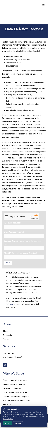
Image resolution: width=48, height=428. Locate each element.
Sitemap (6, 339)
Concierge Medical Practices (14, 384)
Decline (18, 423)
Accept (7, 423)
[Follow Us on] (5, 365)
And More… (7, 405)
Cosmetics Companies (12, 388)
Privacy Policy (8, 419)
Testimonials (8, 335)
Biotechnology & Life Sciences (15, 380)
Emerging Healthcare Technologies (16, 400)
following (9, 304)
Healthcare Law (9, 353)
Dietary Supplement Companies (15, 392)
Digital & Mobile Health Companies (16, 396)
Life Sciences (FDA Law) (12, 357)
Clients (5, 331)
